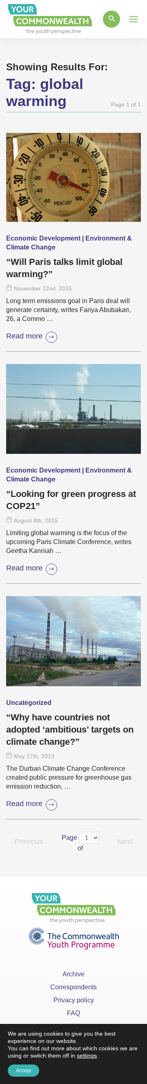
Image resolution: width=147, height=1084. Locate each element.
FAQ (73, 1013)
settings (87, 1055)
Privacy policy (73, 1000)
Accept (23, 1070)
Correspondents (73, 987)
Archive (73, 974)
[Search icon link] (111, 19)
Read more (24, 336)
